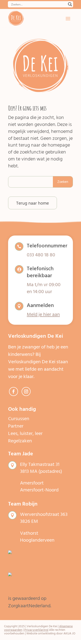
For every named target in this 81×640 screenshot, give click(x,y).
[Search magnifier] (70, 4)
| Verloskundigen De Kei (41, 626)
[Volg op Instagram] (26, 391)
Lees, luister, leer (25, 433)
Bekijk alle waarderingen (33, 613)
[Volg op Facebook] (13, 391)
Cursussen (18, 419)
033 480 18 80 (41, 255)
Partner (15, 426)
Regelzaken (20, 441)
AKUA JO (69, 633)
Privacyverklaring (36, 629)
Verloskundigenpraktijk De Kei (39, 591)
